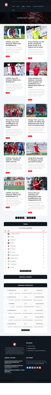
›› (34, 217)
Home (13, 6)
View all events (25, 330)
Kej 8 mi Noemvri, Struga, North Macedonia (20, 1)
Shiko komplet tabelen (25, 270)
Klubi (18, 6)
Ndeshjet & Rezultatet (38, 6)
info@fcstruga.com (32, 1)
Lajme (23, 6)
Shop (13, 10)
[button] (19, 6)
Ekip (9, 230)
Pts (43, 230)
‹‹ (16, 217)
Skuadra (28, 6)
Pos (5, 230)
